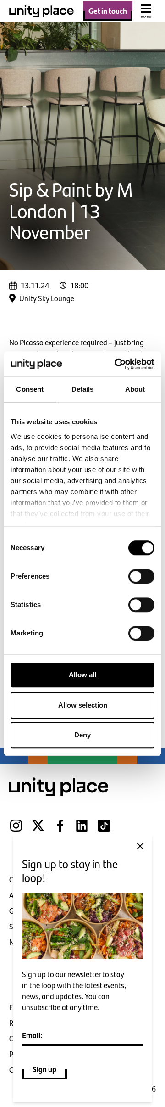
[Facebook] (60, 831)
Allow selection (82, 705)
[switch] (141, 576)
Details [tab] (83, 389)
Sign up (44, 1068)
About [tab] (135, 389)
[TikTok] (104, 831)
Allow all (82, 675)
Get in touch (107, 10)
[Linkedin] (81, 831)
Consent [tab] (30, 389)
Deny (82, 735)
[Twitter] (38, 831)
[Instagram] (16, 831)
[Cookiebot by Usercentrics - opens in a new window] (116, 364)
